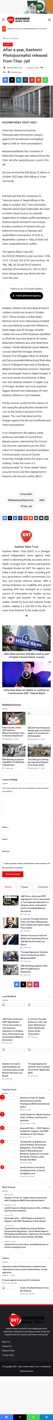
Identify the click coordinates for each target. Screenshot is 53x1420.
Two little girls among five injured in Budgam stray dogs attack (38, 762)
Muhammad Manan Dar (21, 500)
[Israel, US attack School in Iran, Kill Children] (10, 1291)
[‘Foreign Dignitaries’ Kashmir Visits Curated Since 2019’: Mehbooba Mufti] (11, 956)
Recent (8, 887)
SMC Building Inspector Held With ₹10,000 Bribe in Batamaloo (13, 762)
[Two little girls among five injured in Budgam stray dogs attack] (39, 750)
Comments (43, 887)
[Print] (46, 518)
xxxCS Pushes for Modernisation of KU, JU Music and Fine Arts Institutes (35, 1117)
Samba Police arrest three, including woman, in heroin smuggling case (32, 1170)
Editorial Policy (8, 1350)
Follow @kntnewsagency (27, 295)
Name (5, 827)
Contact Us (7, 1346)
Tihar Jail (27, 506)
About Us (6, 1342)
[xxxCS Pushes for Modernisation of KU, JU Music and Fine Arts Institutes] (10, 1118)
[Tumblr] (20, 518)
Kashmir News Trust (14, 68)
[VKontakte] (36, 518)
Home (7, 38)
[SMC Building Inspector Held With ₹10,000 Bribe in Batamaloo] (13, 750)
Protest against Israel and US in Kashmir (21, 1280)
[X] (10, 518)
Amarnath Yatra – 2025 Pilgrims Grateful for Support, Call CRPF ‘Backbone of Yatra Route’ (35, 1131)
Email (5, 839)
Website (5, 851)
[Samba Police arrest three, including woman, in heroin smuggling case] (10, 1171)
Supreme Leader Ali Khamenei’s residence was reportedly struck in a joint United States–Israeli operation (24, 1269)
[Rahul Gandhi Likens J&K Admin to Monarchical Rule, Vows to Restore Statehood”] (13, 718)
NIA (43, 500)
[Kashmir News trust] (18, 20)
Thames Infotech (26, 1371)
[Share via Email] (41, 518)
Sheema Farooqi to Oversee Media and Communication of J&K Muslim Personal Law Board (13, 1070)
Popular (24, 887)
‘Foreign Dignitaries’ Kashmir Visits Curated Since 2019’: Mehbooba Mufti (34, 955)
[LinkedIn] (15, 518)
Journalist (27, 494)
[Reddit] (31, 518)
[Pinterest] (25, 518)
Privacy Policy (8, 1355)
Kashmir (15, 38)
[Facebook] (5, 518)
